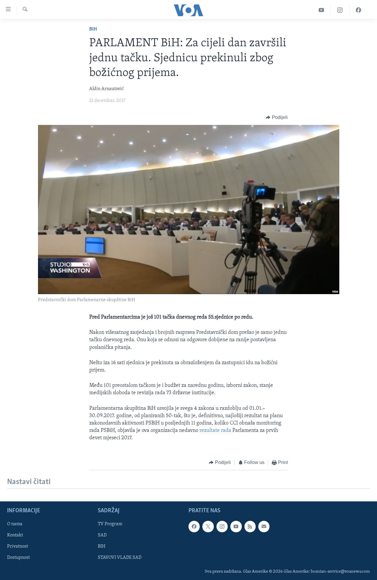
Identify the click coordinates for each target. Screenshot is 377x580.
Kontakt (15, 535)
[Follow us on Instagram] (222, 526)
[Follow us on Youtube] (236, 526)
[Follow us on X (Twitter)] (208, 526)
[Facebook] (358, 10)
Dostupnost (18, 557)
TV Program (110, 524)
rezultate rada (215, 430)
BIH (101, 546)
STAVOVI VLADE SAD (119, 557)
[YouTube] (321, 10)
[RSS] (250, 526)
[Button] (277, 117)
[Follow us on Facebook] (194, 526)
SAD (102, 535)
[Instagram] (340, 10)
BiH (93, 29)
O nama (14, 524)
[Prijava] (263, 526)
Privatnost (17, 546)
